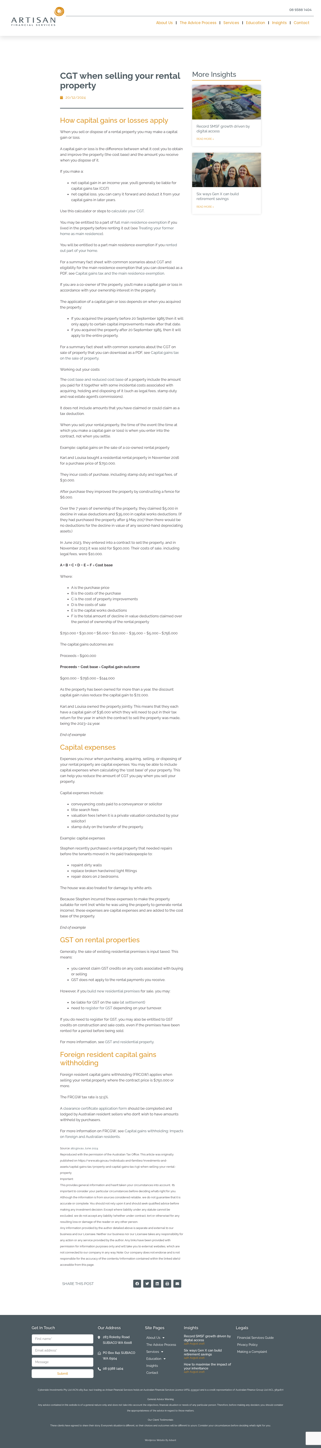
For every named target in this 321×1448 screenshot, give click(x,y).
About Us (164, 22)
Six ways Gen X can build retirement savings (203, 1352)
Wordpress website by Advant (160, 1440)
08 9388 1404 (300, 10)
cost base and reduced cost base (95, 379)
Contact (301, 22)
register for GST (98, 1008)
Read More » (205, 138)
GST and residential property (129, 1042)
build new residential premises (113, 991)
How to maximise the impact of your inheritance (207, 1366)
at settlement (132, 1002)
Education (255, 22)
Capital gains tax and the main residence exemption (120, 273)
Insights (279, 22)
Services (231, 22)
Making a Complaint (252, 1352)
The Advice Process (198, 22)
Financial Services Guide (255, 1338)
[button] (137, 1284)
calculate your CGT (127, 211)
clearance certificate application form (95, 1108)
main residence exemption (144, 222)
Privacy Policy (247, 1345)
